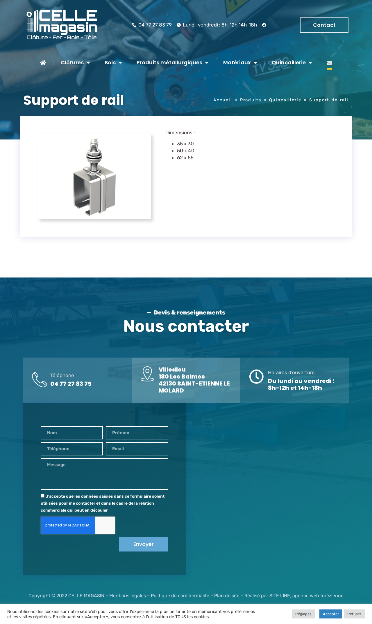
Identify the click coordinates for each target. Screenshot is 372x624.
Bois (110, 62)
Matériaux (237, 62)
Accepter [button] (331, 614)
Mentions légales (127, 595)
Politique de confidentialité (180, 595)
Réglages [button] (303, 614)
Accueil (222, 99)
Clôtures (72, 62)
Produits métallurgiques (169, 62)
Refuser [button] (354, 614)
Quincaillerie (289, 62)
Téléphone (62, 375)
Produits (250, 99)
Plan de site (226, 595)
